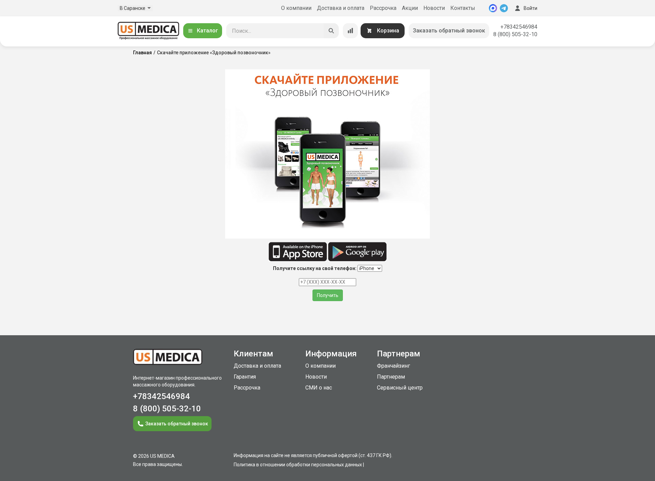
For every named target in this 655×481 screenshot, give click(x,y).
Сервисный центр (400, 387)
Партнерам (391, 376)
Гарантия (245, 376)
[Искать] (331, 30)
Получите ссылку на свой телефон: (314, 268)
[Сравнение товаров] (350, 30)
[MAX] (493, 8)
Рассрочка (383, 8)
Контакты (462, 8)
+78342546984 (518, 27)
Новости (434, 8)
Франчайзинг (393, 366)
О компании (296, 8)
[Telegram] (504, 8)
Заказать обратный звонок (449, 30)
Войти (530, 8)
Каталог (207, 30)
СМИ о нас (318, 387)
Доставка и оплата (340, 8)
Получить (327, 295)
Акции (410, 8)
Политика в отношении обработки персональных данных (298, 464)
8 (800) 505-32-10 (515, 34)
